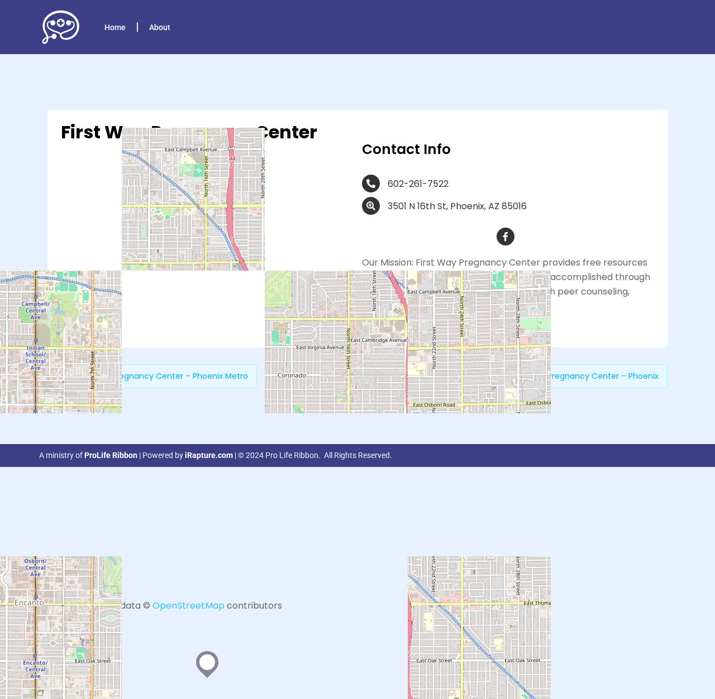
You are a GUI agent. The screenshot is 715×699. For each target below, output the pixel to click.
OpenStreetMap (188, 605)
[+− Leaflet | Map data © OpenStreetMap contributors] (207, 245)
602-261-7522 (418, 183)
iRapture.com (209, 455)
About (159, 27)
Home (115, 27)
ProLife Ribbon (110, 455)
